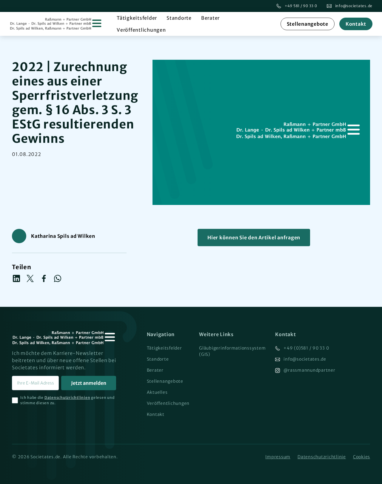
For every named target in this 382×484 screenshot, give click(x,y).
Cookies (361, 457)
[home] (56, 24)
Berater (210, 18)
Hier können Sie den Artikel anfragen (253, 238)
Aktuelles (157, 392)
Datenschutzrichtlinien (67, 397)
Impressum (277, 457)
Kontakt (356, 24)
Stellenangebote (307, 24)
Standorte (179, 18)
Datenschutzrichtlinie (322, 457)
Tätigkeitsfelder (137, 18)
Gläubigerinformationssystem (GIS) (232, 351)
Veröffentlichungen (141, 30)
